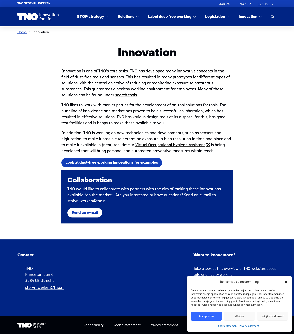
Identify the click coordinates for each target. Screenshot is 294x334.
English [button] (264, 4)
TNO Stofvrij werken (33, 3)
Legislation (215, 16)
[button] (286, 282)
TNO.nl (243, 4)
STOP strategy (91, 16)
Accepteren (206, 316)
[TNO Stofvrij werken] (38, 16)
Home (22, 32)
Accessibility (93, 325)
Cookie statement (227, 326)
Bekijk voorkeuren (272, 316)
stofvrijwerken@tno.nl (44, 287)
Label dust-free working (170, 16)
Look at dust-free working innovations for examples (111, 162)
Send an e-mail (84, 212)
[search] (272, 16)
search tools (126, 95)
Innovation (248, 16)
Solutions (126, 16)
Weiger (239, 316)
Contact (225, 4)
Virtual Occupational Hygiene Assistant (170, 144)
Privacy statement (249, 326)
